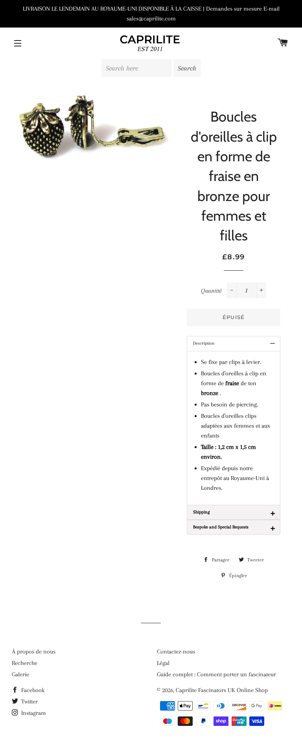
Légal (163, 662)
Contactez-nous (176, 651)
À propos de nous (33, 651)
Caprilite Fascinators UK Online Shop (222, 690)
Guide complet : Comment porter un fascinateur (216, 674)
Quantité (211, 290)
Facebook (32, 690)
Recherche (24, 662)
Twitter (29, 701)
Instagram (33, 712)
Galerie (20, 674)
